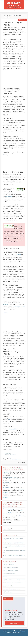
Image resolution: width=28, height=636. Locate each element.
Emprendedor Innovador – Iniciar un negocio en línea (14, 579)
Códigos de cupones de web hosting (10, 567)
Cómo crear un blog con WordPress (10, 570)
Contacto (5, 576)
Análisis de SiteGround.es (8, 564)
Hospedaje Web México (8, 586)
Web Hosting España (7, 592)
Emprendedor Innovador (14, 4)
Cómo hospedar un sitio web (9, 573)
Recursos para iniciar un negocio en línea (11, 589)
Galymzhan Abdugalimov (10, 454)
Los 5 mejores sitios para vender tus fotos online (13, 543)
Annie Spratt (8, 453)
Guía (24, 462)
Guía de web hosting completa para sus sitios (12, 582)
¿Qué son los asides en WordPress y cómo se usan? (14, 555)
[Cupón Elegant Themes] (14, 602)
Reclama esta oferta (14, 623)
